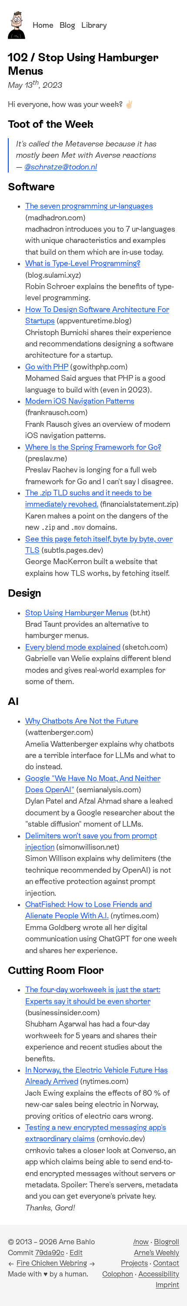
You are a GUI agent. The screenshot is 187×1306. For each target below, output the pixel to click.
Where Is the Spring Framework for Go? (93, 447)
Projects (134, 1263)
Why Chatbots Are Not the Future (81, 721)
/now (141, 1242)
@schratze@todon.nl (60, 167)
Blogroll (166, 1242)
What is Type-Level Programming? (82, 263)
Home (43, 25)
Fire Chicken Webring (52, 1263)
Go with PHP (46, 366)
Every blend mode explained (72, 647)
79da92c (49, 1253)
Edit (76, 1253)
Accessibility (158, 1274)
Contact (166, 1263)
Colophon (117, 1274)
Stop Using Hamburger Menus (76, 612)
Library (94, 25)
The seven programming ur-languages (89, 206)
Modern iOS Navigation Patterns (79, 401)
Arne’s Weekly (156, 1253)
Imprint (167, 1285)
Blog (67, 25)
